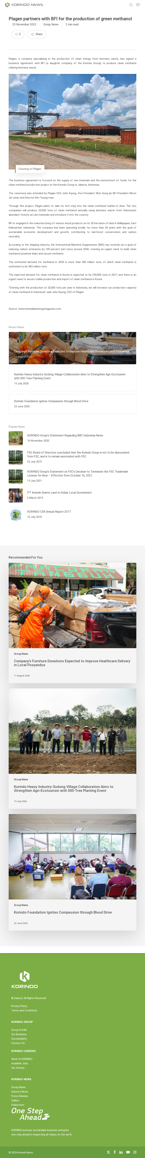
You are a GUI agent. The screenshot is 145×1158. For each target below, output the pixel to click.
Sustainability (19, 1038)
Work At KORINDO (21, 1059)
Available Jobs (19, 1063)
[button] (138, 5)
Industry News (19, 1091)
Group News (51, 24)
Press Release (19, 1096)
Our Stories (18, 1067)
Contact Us (18, 1043)
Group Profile (19, 1029)
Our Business (19, 1034)
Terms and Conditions (24, 1010)
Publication (17, 1104)
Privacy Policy (19, 1006)
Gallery (15, 1100)
